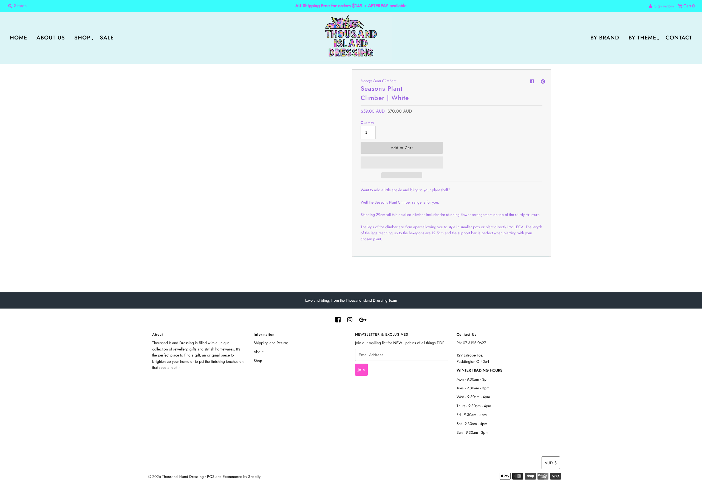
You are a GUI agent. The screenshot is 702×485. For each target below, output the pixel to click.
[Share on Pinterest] (543, 81)
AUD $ (551, 463)
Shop (82, 38)
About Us (50, 38)
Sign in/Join (663, 6)
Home (18, 38)
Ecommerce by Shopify (242, 476)
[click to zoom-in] (340, 78)
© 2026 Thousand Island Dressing (176, 476)
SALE (107, 38)
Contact (679, 38)
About (258, 352)
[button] (402, 162)
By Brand (604, 38)
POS (210, 476)
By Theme (642, 38)
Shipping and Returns (271, 343)
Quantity (367, 122)
